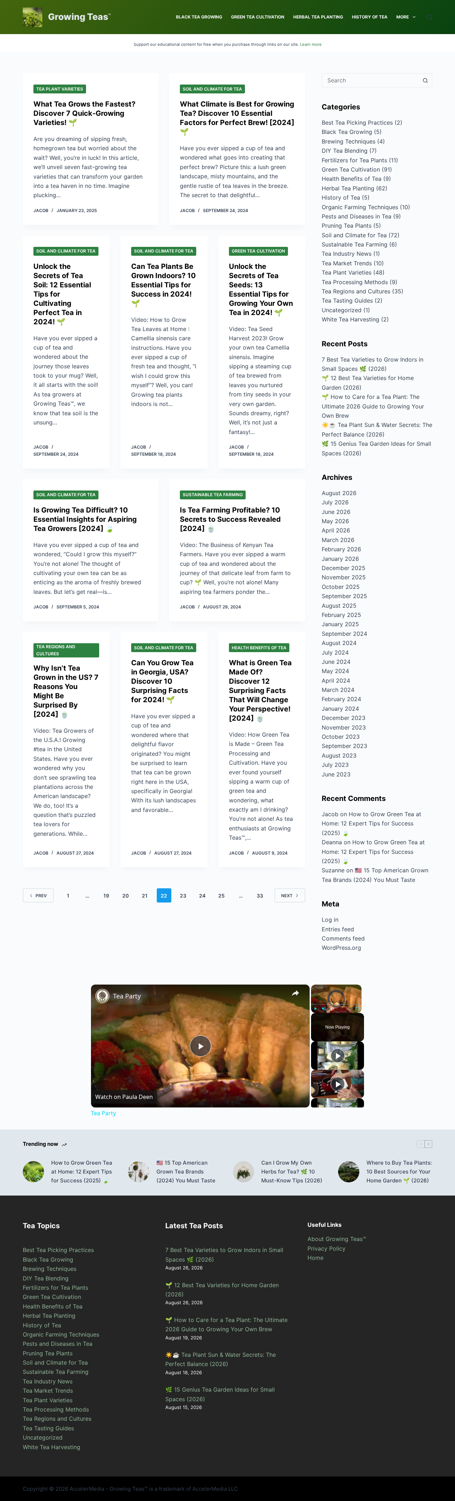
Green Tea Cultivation (257, 17)
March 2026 (338, 539)
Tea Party (127, 996)
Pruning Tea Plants (346, 225)
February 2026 (341, 549)
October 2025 (341, 586)
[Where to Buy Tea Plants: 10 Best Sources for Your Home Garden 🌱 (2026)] (348, 1171)
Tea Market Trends (347, 263)
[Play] (315, 1008)
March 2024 (338, 689)
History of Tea (369, 17)
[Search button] (425, 80)
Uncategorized (342, 310)
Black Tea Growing (199, 17)
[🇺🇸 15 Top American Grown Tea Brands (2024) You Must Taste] (138, 1171)
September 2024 (344, 633)
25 (221, 896)
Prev (41, 895)
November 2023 (344, 727)
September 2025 (344, 596)
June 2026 (336, 511)
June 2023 (336, 774)
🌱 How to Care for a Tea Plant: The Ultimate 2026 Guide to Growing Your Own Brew (373, 406)
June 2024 (336, 661)
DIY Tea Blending (345, 150)
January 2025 (340, 624)
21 (145, 896)
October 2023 (341, 736)
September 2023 (344, 745)
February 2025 (341, 614)
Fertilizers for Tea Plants (354, 160)
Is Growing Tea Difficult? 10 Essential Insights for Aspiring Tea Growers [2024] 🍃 (85, 519)
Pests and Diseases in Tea (356, 216)
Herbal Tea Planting (318, 17)
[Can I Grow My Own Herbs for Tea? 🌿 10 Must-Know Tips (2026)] (243, 1171)
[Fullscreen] (357, 1008)
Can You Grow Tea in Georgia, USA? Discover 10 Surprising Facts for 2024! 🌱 (162, 681)
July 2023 (335, 764)
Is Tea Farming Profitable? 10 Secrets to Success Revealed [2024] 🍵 (230, 519)
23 (183, 896)
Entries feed (338, 929)
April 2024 (336, 680)
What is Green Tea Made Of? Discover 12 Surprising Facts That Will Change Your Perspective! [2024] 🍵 (260, 690)
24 (202, 896)
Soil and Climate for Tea (212, 89)
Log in (330, 919)
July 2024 (335, 652)
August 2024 (339, 642)
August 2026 (339, 493)
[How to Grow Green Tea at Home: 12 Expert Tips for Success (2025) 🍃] (33, 1171)
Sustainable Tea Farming (213, 494)
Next (287, 895)
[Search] (429, 17)
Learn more (311, 44)
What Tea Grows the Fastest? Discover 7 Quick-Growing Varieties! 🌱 (84, 113)
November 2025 (344, 577)
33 (260, 896)
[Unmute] (324, 1008)
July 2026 (335, 502)
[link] (102, 996)
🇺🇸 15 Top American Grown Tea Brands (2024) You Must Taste (185, 1171)
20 (125, 896)
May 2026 (335, 521)
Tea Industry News (346, 253)
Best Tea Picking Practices (357, 122)
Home (315, 1257)
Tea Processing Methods (355, 282)
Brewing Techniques (348, 141)
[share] (295, 993)
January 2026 (340, 558)
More (402, 17)
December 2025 (343, 567)
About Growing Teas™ (336, 1238)
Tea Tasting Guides (347, 300)
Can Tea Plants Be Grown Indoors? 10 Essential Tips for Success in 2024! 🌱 (163, 285)
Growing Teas (78, 16)
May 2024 (335, 670)
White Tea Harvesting (350, 319)
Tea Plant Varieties (59, 89)
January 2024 (340, 708)
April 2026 (336, 530)
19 (106, 896)
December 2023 (343, 717)
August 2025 (339, 605)
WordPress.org (341, 947)
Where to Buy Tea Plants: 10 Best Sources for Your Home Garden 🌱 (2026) (399, 1171)
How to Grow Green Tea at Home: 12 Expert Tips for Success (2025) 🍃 (371, 823)
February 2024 (341, 699)
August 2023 (339, 755)
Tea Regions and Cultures (55, 650)
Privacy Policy (326, 1248)
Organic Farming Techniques (360, 207)
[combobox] (370, 80)
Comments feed (343, 938)
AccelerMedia (87, 1488)
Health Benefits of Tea (259, 647)
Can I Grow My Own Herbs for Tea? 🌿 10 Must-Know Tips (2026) (291, 1171)
